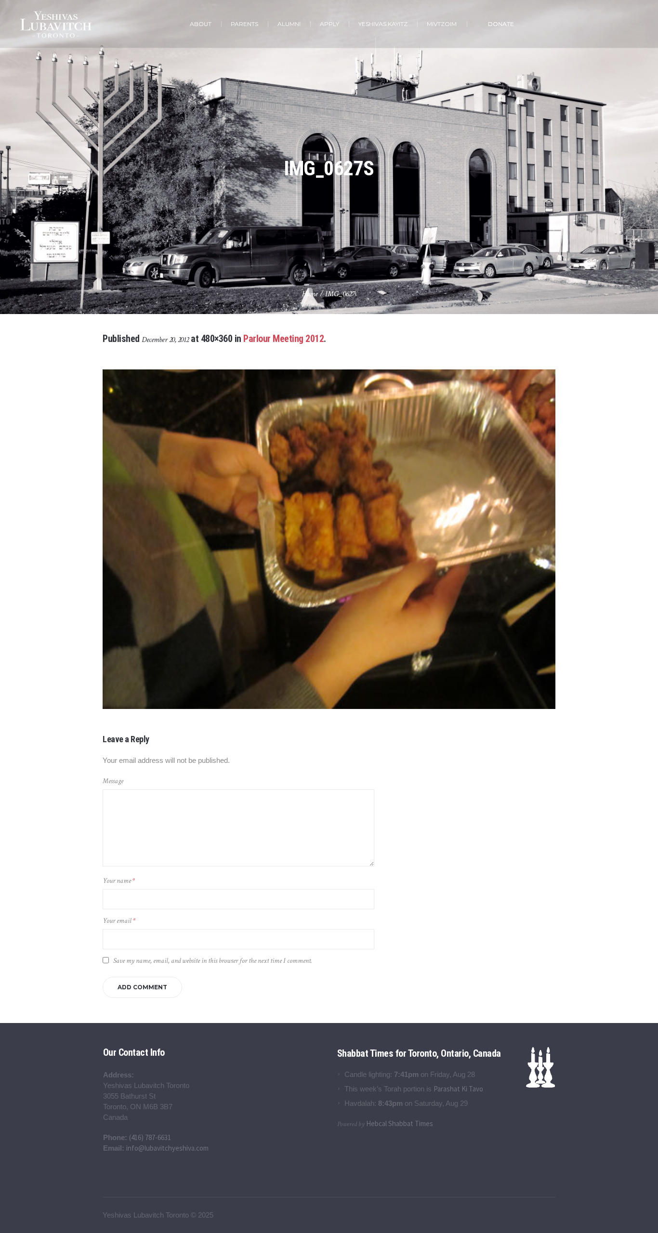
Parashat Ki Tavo (458, 1088)
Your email (119, 920)
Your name (119, 880)
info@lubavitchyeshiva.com (167, 1148)
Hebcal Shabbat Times (399, 1123)
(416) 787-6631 (150, 1137)
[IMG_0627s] (329, 539)
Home (310, 294)
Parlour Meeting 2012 (283, 338)
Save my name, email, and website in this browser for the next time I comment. (212, 960)
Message (113, 781)
